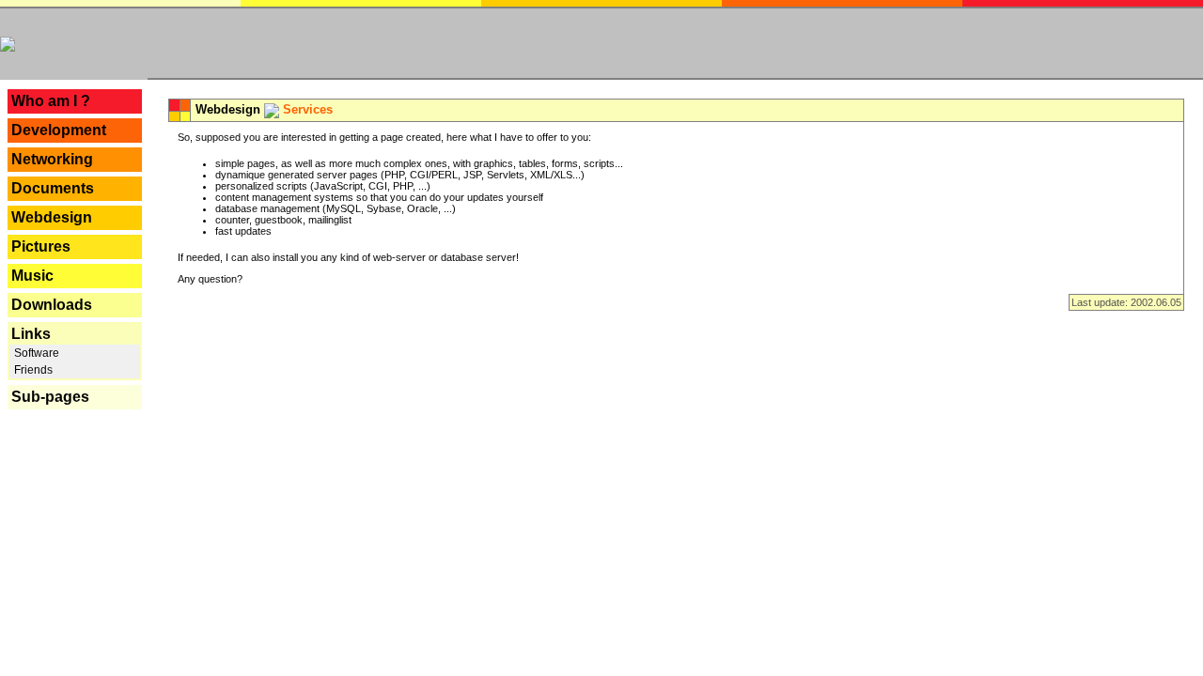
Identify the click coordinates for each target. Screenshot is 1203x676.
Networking (52, 159)
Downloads (51, 305)
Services (308, 109)
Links (31, 334)
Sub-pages (50, 397)
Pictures (40, 246)
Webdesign (51, 217)
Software (35, 353)
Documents (52, 188)
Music (32, 276)
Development (58, 130)
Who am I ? (50, 101)
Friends (32, 369)
